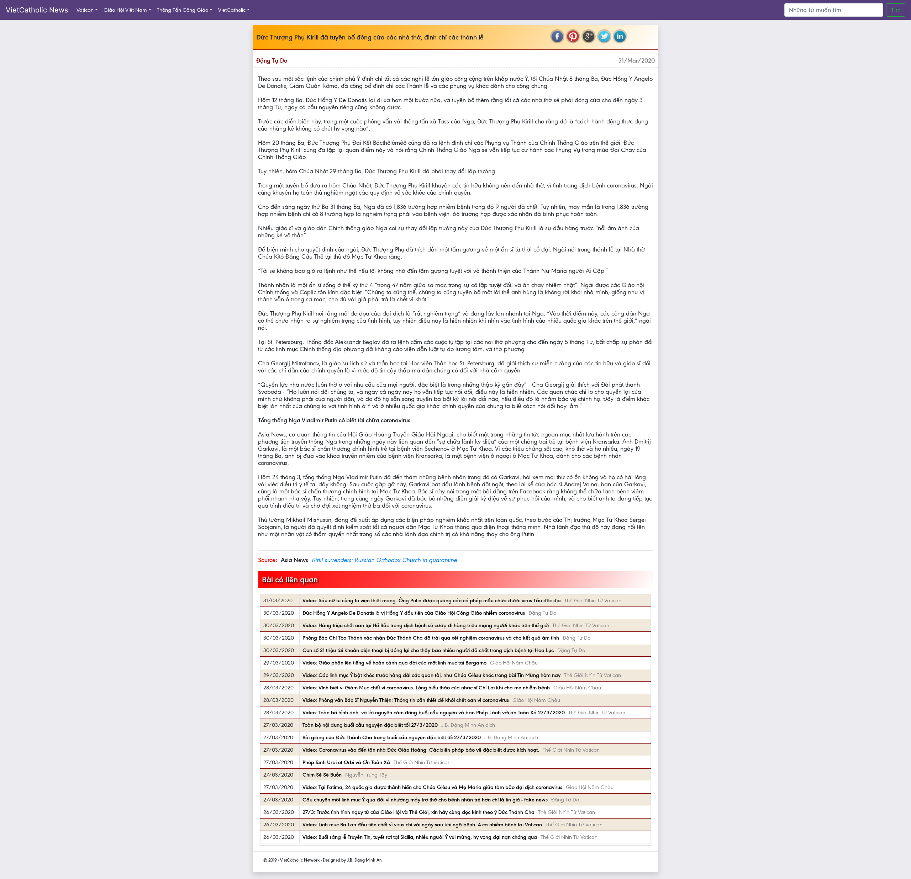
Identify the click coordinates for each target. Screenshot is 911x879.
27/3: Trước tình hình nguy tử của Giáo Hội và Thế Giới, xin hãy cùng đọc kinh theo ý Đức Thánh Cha (418, 812)
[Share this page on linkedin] (620, 36)
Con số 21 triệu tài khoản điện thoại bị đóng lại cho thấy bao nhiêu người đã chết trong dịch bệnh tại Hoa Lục (428, 650)
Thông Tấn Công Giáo (182, 10)
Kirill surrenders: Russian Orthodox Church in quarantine (384, 559)
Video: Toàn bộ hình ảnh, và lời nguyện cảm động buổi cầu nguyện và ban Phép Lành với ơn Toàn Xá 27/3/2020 (433, 712)
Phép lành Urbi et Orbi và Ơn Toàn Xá (346, 762)
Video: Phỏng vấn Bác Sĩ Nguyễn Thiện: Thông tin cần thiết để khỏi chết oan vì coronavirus (405, 700)
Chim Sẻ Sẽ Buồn (322, 775)
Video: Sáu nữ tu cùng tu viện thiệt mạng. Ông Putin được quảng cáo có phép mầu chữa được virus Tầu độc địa (431, 600)
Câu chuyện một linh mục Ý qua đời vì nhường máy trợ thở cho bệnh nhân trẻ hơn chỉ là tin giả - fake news (425, 799)
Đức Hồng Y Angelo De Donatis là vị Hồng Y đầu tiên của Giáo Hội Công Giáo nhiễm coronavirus (413, 613)
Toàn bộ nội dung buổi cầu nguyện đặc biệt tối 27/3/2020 (370, 725)
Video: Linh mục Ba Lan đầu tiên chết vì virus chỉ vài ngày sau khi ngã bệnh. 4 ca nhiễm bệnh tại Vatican (422, 824)
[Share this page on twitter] (604, 36)
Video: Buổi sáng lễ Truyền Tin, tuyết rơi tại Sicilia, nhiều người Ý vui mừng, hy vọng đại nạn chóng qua (419, 837)
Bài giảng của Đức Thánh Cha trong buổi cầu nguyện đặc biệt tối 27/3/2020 (391, 737)
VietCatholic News (37, 10)
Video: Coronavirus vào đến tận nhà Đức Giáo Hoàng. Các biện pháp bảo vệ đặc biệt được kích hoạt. (420, 750)
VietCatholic (232, 10)
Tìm (896, 10)
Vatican (85, 10)
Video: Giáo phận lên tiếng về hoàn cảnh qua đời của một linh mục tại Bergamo (394, 663)
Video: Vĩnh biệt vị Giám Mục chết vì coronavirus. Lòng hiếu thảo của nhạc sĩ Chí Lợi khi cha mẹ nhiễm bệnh (426, 687)
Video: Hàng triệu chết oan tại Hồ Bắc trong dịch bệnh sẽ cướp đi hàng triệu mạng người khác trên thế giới (425, 625)
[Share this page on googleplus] (588, 36)
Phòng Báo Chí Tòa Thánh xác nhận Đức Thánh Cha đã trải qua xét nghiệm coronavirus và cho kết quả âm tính (430, 638)
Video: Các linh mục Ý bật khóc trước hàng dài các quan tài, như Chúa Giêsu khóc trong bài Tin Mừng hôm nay (431, 675)
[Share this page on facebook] (557, 36)
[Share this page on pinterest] (573, 36)
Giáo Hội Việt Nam (125, 10)
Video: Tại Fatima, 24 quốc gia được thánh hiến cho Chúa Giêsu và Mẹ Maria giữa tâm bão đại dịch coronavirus (432, 787)
